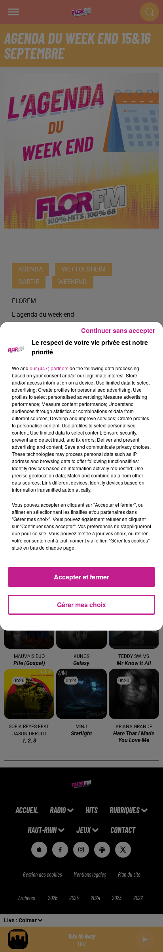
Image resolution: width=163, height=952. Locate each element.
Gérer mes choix (81, 604)
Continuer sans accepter (118, 330)
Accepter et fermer (81, 576)
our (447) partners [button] (49, 368)
